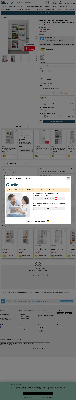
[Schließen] (68, 179)
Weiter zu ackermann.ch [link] (47, 198)
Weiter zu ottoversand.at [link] (47, 208)
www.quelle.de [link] (37, 221)
